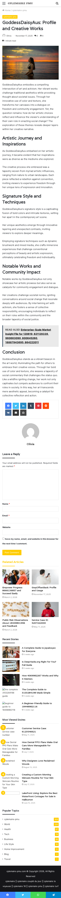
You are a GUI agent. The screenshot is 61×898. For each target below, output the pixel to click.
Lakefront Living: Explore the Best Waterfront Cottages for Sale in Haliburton (39, 796)
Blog (6, 854)
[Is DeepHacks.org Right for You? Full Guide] (11, 666)
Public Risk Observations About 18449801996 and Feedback (15, 623)
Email (6, 515)
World (7, 824)
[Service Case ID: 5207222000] (45, 609)
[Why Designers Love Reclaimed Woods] (11, 765)
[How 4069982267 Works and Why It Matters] (11, 680)
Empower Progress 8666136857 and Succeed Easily (12, 590)
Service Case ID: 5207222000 (40, 621)
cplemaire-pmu (19, 10)
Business (8, 839)
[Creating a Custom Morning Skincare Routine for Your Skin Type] (11, 781)
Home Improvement (14, 849)
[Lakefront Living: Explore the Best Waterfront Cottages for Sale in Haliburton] (11, 797)
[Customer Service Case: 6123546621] (11, 732)
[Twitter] (16, 406)
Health (7, 829)
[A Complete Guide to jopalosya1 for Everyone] (11, 652)
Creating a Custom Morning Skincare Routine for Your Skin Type (37, 778)
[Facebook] (8, 406)
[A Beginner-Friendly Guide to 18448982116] (11, 707)
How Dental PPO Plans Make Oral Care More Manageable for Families (40, 745)
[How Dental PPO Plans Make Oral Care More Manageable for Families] (11, 749)
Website (6, 527)
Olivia (8, 36)
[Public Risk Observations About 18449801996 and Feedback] (15, 609)
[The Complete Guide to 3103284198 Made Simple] (11, 694)
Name (6, 504)
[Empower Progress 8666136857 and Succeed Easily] (15, 577)
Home (7, 10)
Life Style (9, 844)
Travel (7, 859)
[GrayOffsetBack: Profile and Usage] (45, 577)
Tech (6, 834)
